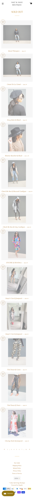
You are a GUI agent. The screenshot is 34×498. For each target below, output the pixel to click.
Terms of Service (17, 473)
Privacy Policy (17, 471)
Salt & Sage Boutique (17, 3)
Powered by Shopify (17, 485)
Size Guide (17, 463)
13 (26, 449)
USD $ (16, 478)
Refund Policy (17, 468)
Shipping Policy (17, 465)
